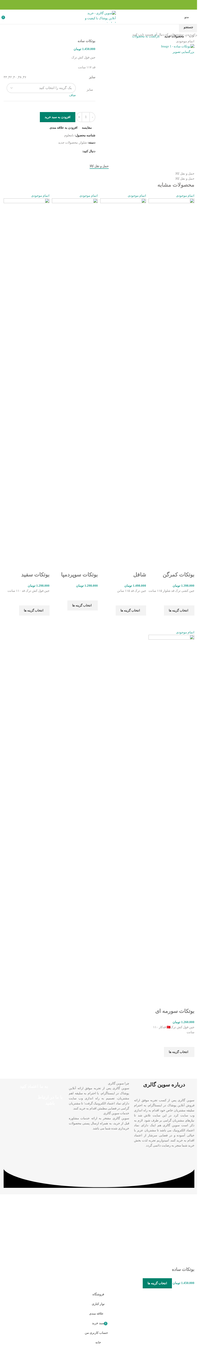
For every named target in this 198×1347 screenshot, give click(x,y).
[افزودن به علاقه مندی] (119, 972)
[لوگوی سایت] (97, 16)
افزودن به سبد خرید (56, 117)
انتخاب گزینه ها (153, 972)
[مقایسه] (132, 972)
